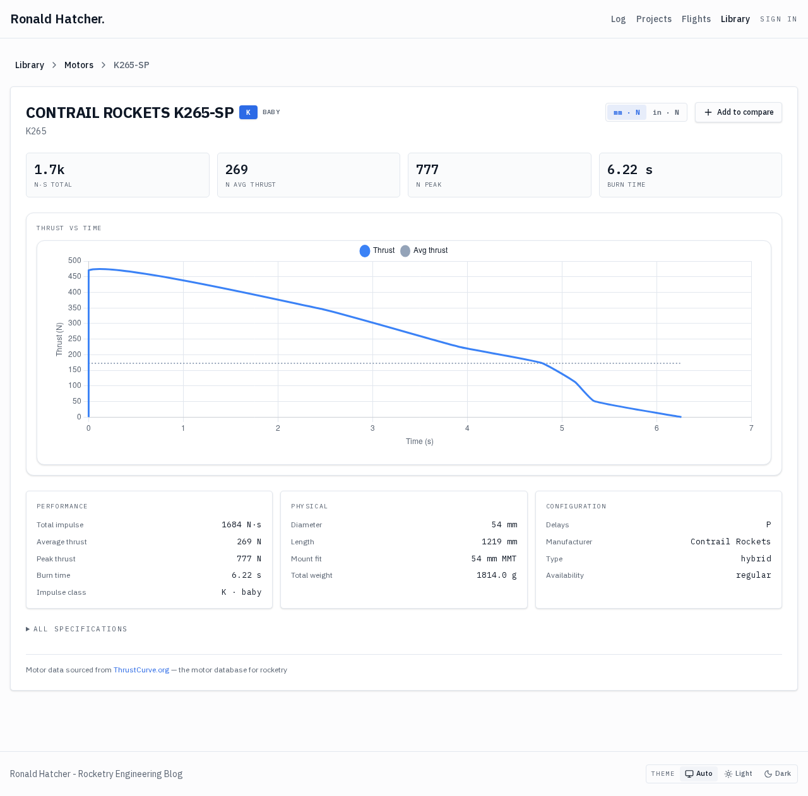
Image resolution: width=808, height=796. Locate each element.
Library (735, 19)
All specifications (80, 628)
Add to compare (745, 112)
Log (618, 19)
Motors (78, 65)
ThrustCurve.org (141, 669)
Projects (654, 19)
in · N (666, 112)
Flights (696, 19)
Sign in (779, 19)
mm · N (627, 112)
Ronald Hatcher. (57, 18)
